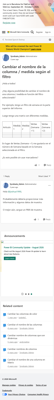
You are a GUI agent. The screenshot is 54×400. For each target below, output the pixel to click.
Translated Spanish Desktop (15, 40)
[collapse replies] (27, 181)
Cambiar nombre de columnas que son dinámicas (26, 337)
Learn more (36, 49)
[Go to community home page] (18, 32)
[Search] (32, 32)
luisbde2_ (23, 317)
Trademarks (7, 390)
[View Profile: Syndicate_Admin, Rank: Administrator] (5, 57)
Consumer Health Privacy (38, 394)
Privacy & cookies (26, 385)
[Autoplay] (22, 294)
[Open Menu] (50, 40)
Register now (9, 22)
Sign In (48, 32)
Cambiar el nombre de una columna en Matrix (26, 361)
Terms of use (41, 385)
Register (39, 32)
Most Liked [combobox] (44, 176)
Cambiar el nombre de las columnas (25, 324)
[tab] (25, 294)
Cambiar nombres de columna (22, 349)
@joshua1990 (14, 191)
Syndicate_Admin (18, 56)
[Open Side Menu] (4, 32)
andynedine (24, 342)
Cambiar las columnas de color (22, 313)
